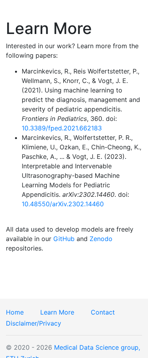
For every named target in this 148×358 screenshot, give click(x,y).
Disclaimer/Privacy (33, 323)
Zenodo (101, 239)
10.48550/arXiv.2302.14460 (63, 204)
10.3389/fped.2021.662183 (62, 128)
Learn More (58, 312)
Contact (104, 312)
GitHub (64, 239)
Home (16, 312)
